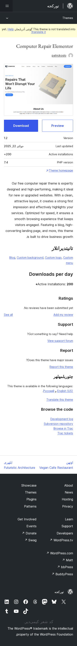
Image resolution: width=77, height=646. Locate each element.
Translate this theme (59, 399)
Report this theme (61, 366)
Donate (29, 533)
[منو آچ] (6, 6)
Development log (61, 419)
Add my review (63, 314)
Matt (67, 560)
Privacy (67, 506)
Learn (69, 519)
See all (8, 314)
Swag (30, 540)
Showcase (29, 485)
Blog (12, 257)
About (68, 485)
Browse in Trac (63, 428)
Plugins (31, 499)
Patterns (30, 506)
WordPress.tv (61, 540)
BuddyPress (62, 574)
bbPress (65, 567)
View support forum (60, 340)
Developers (65, 533)
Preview (57, 126)
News (69, 492)
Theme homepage (61, 170)
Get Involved (27, 519)
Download (21, 126)
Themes (67, 18)
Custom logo (53, 257)
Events (31, 526)
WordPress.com (59, 553)
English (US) (65, 391)
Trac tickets (65, 433)
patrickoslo (59, 55)
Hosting (67, 499)
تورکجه (59, 592)
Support (67, 526)
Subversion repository (58, 423)
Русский (48, 391)
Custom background (30, 257)
